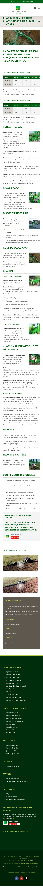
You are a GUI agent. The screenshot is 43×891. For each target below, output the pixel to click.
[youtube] (21, 878)
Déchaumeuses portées (14, 697)
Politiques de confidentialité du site (13, 867)
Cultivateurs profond (13, 716)
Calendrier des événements (15, 800)
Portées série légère (13, 675)
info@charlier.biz (28, 2)
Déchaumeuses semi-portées (16, 700)
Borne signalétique (12, 754)
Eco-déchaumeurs (12, 727)
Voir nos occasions (12, 766)
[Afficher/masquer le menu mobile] (39, 8)
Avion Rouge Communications (30, 863)
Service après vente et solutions (17, 781)
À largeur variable (12, 695)
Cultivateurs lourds (12, 713)
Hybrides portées (12, 672)
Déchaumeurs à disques (14, 721)
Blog (7, 794)
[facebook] (17, 878)
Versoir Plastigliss (12, 748)
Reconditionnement (13, 778)
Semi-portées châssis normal (16, 686)
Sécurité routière (12, 745)
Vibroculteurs (10, 733)
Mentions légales (29, 860)
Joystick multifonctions (13, 751)
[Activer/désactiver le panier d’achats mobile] (35, 8)
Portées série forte (12, 677)
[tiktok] (26, 878)
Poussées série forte (13, 683)
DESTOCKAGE (10, 724)
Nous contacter (11, 797)
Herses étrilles (11, 730)
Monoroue (9, 692)
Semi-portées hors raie (14, 689)
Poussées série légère (13, 680)
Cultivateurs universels (14, 718)
